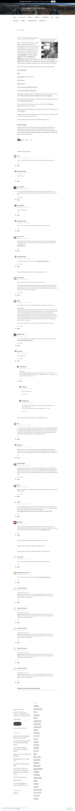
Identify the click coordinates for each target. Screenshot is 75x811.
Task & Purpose (20, 80)
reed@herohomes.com (45, 529)
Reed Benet (20, 522)
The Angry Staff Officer (33, 8)
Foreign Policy (45, 17)
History (30, 17)
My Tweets (16, 793)
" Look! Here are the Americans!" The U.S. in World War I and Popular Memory (22, 742)
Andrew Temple (21, 463)
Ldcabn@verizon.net (21, 245)
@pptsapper (23, 54)
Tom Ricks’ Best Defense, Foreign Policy (26, 90)
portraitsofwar (20, 187)
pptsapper (19, 351)
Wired (18, 73)
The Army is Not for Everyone (20, 777)
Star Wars (23, 20)
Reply (18, 165)
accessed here (22, 111)
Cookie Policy (18, 808)
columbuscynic (20, 334)
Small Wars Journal (38, 95)
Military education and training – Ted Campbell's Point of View (34, 417)
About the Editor (22, 17)
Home (14, 17)
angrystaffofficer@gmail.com (43, 261)
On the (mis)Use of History (26, 101)
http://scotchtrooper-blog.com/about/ (25, 340)
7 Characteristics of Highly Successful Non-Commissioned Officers (20, 749)
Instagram (19, 58)
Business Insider (21, 83)
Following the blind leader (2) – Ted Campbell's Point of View (34, 272)
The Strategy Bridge (22, 70)
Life (52, 17)
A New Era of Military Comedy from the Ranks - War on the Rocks (35, 540)
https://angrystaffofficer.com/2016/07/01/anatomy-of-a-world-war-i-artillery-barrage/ (34, 511)
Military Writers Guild (22, 60)
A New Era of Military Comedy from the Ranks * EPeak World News (35, 551)
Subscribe (17, 724)
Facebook (30, 56)
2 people (21, 493)
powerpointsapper (21, 171)
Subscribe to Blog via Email (18, 709)
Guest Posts (15, 20)
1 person (21, 197)
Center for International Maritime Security (27, 87)
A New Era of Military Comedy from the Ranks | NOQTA (33, 546)
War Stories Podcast (32, 20)
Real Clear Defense (29, 95)
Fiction (57, 17)
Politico (22, 95)
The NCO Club (42, 20)
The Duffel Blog (20, 77)
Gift (53, 1)
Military (37, 17)
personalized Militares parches (44, 577)
